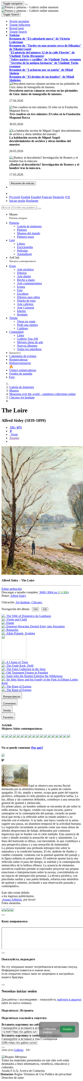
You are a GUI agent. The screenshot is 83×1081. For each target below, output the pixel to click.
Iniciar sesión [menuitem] (17, 200)
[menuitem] (67, 197)
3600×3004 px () (54, 592)
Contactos (39, 1070)
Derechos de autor (13, 1077)
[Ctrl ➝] (15, 662)
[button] (19, 21)
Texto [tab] (14, 434)
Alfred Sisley (18, 595)
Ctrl (35, 609)
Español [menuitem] (36, 197)
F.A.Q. (14, 1070)
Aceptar (67, 1029)
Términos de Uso (34, 1074)
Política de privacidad (58, 1074)
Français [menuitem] (47, 197)
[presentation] (45, 441)
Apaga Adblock (12, 899)
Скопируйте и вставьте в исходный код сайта (31, 1028)
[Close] (39, 208)
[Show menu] (26, 4)
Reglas (18, 1074)
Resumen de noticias (22, 183)
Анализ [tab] (14, 438)
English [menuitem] (25, 197)
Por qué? (37, 747)
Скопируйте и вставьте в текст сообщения (29, 1039)
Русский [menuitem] (14, 197)
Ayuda (6, 1070)
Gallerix (19, 1050)
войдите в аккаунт (69, 999)
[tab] (15, 427)
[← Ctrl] (18, 633)
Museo (18, 216)
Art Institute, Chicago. (28, 602)
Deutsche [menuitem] (58, 197)
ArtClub (22, 259)
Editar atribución (12, 588)
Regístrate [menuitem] (32, 200)
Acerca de (26, 1070)
